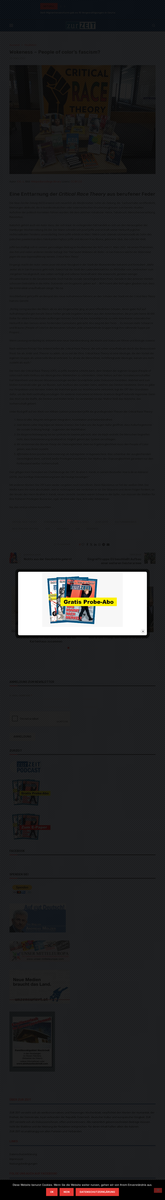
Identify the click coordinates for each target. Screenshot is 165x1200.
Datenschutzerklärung (97, 1191)
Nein (67, 1191)
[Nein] (158, 1190)
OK (52, 1191)
